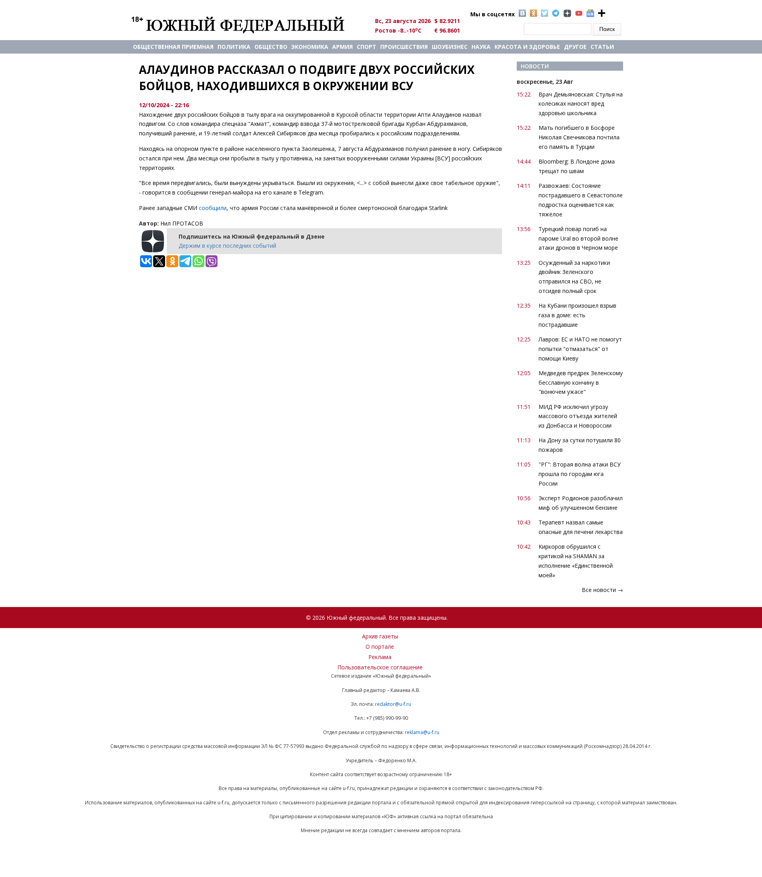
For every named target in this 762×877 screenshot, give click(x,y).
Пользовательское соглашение (380, 667)
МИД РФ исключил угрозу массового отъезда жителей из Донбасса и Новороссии (578, 416)
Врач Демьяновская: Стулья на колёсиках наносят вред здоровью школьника (581, 104)
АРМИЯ (342, 46)
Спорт (366, 46)
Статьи (602, 46)
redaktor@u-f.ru (393, 704)
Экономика (309, 46)
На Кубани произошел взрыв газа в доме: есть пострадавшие (577, 315)
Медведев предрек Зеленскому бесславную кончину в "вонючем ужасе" (581, 382)
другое (575, 46)
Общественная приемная (173, 46)
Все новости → (602, 590)
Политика (233, 46)
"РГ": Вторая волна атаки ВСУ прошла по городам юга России (580, 474)
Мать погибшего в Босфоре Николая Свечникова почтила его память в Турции (579, 137)
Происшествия (404, 46)
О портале (380, 646)
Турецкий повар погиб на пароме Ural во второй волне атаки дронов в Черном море (578, 238)
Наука (481, 46)
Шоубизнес (450, 46)
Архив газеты (380, 636)
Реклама (379, 657)
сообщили (213, 208)
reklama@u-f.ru (422, 732)
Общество (270, 46)
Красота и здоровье (527, 46)
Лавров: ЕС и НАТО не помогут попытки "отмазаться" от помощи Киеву (580, 348)
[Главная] (247, 24)
